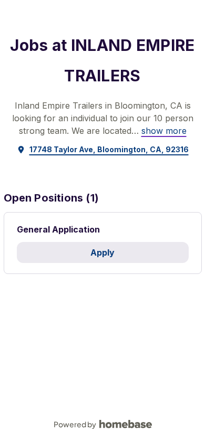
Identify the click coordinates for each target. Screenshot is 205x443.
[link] (164, 130)
